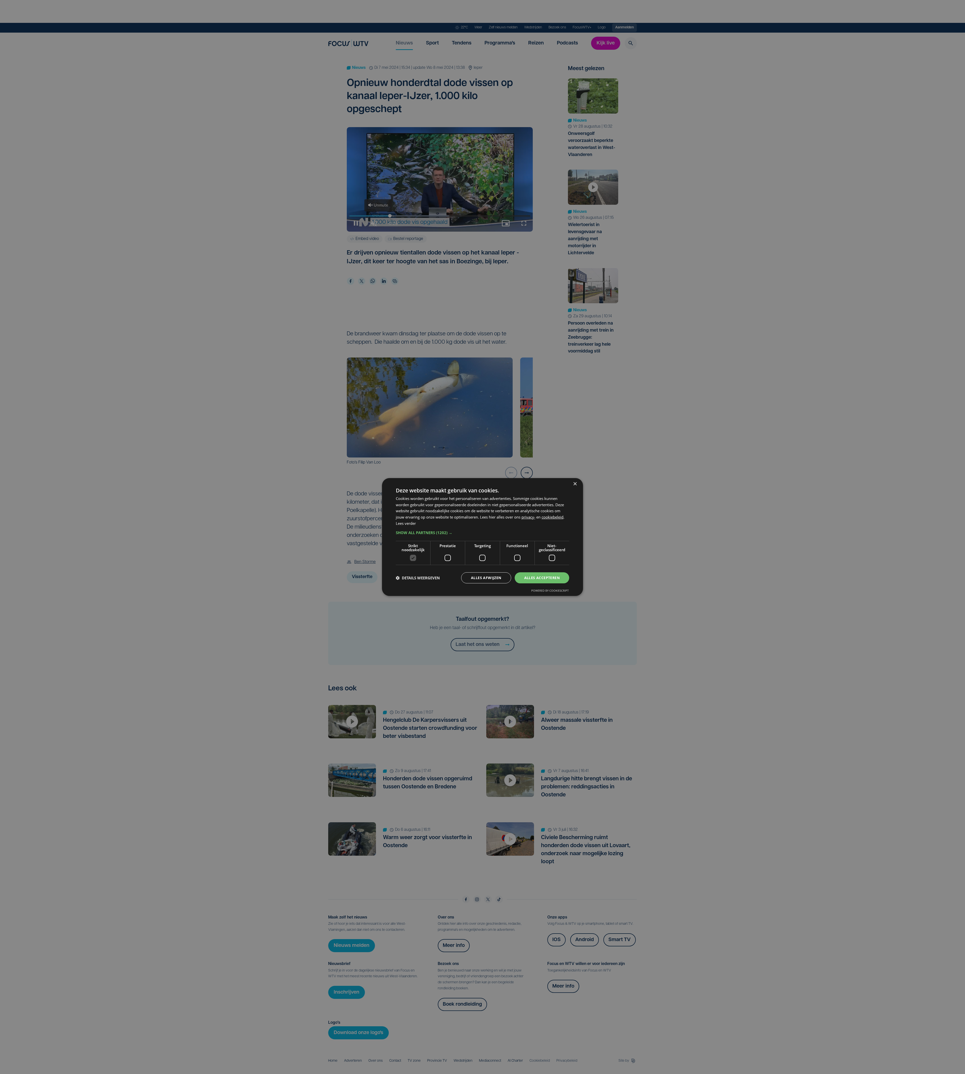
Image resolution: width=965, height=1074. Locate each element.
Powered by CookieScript (550, 590)
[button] (482, 532)
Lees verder (406, 523)
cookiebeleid (552, 517)
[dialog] (482, 537)
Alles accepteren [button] (542, 577)
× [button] (575, 484)
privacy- (528, 517)
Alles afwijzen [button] (486, 577)
